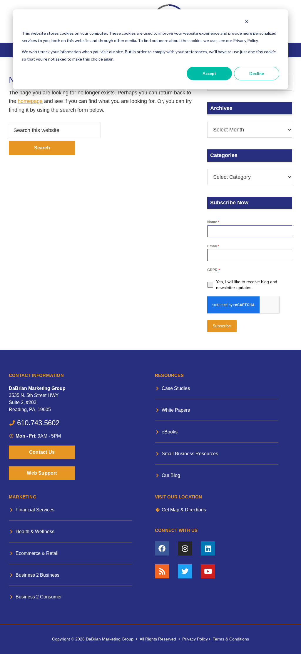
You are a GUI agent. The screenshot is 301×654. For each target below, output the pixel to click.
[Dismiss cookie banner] (246, 22)
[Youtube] (208, 571)
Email (213, 246)
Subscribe (222, 325)
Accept (209, 73)
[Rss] (162, 571)
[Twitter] (185, 571)
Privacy (189, 639)
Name (213, 222)
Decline (256, 73)
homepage (30, 101)
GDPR (213, 270)
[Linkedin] (208, 548)
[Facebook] (162, 548)
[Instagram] (185, 548)
